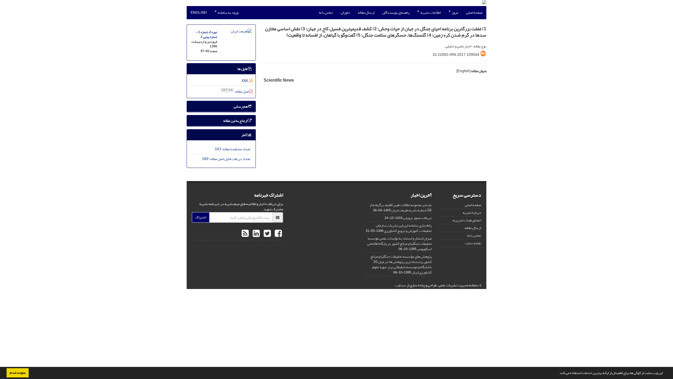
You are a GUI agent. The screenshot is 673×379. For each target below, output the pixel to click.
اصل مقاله (235, 91)
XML (245, 80)
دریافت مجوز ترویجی (417, 217)
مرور (454, 12)
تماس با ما (326, 12)
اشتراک (200, 217)
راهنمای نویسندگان (395, 12)
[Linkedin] (255, 233)
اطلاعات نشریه (430, 12)
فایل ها (242, 68)
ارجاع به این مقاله (235, 120)
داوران (345, 12)
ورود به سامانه (227, 12)
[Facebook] (277, 233)
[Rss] (245, 233)
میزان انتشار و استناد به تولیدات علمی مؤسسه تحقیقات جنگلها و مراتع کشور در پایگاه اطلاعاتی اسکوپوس (399, 243)
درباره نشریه (472, 212)
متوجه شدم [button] (18, 373)
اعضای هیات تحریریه (466, 220)
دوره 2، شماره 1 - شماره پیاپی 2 (206, 34)
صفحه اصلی (474, 12)
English (199, 12)
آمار (244, 134)
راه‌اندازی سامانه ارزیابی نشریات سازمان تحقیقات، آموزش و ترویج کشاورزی (404, 228)
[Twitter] (266, 233)
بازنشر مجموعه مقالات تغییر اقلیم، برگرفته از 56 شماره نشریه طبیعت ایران (401, 207)
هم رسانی (241, 106)
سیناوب (400, 285)
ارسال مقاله (366, 12)
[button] (557, 373)
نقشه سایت (473, 243)
